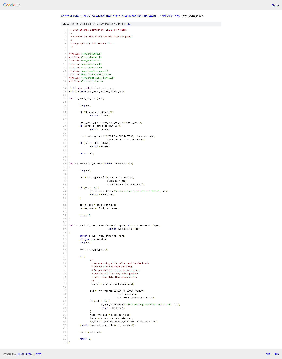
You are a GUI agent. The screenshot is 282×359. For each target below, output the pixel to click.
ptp (177, 16)
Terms (37, 353)
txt (268, 353)
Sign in (275, 5)
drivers (167, 16)
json (276, 353)
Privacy (28, 353)
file (128, 24)
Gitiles (19, 353)
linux (85, 16)
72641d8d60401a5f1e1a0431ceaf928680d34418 (123, 16)
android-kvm (70, 16)
